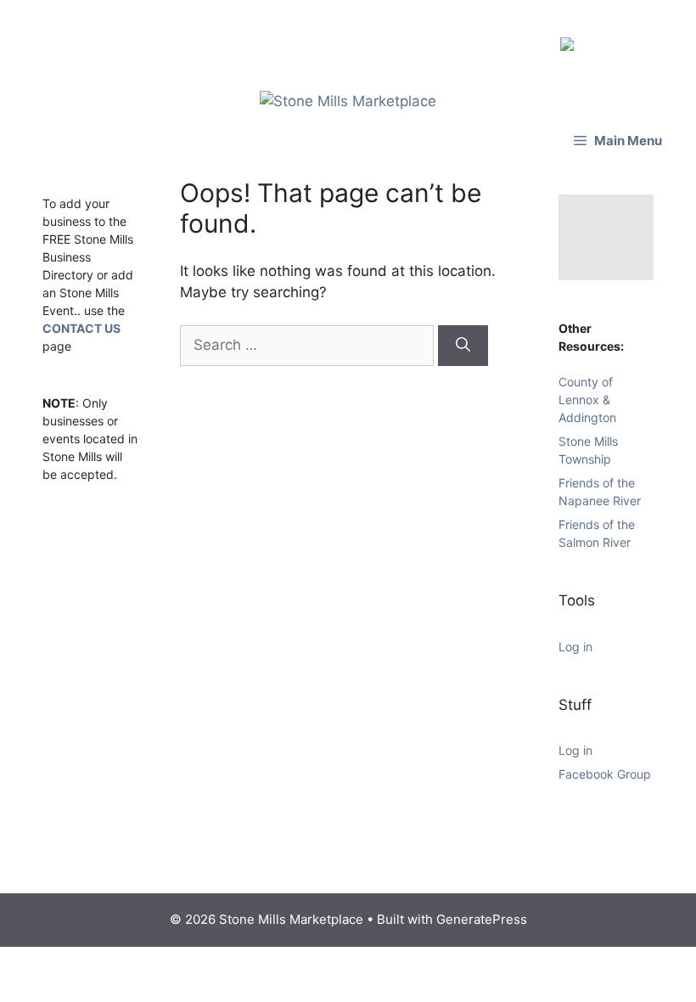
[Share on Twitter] (597, 39)
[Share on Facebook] (570, 39)
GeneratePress (481, 911)
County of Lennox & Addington (587, 391)
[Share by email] (652, 39)
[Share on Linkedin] (625, 39)
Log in (575, 638)
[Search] (463, 337)
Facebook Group (604, 765)
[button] (618, 132)
